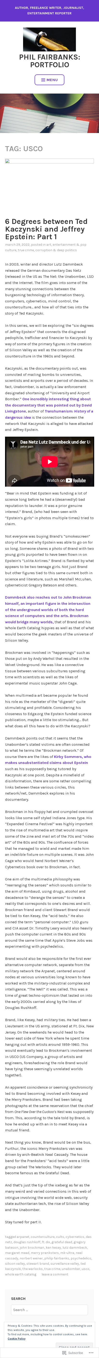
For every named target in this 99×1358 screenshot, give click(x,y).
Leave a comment (55, 1274)
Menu (52, 80)
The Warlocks (32, 1269)
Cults (60, 1237)
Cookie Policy (16, 1338)
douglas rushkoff (26, 1242)
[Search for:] (49, 1310)
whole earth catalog (20, 1274)
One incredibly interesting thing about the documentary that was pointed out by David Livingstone (48, 405)
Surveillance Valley (64, 1264)
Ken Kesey (53, 1248)
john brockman (32, 1248)
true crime (52, 1269)
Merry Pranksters (45, 1253)
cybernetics (75, 1237)
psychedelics (81, 1258)
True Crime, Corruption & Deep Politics (47, 250)
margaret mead (17, 1253)
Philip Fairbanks (56, 1258)
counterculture (43, 1237)
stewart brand (37, 1264)
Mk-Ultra (67, 1253)
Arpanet (23, 1237)
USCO (85, 1269)
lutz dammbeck (74, 1248)
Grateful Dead (61, 1242)
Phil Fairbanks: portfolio (49, 61)
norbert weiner (31, 1258)
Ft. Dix (46, 1242)
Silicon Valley (15, 1264)
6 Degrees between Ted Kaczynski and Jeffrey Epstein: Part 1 (46, 229)
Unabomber (71, 1269)
